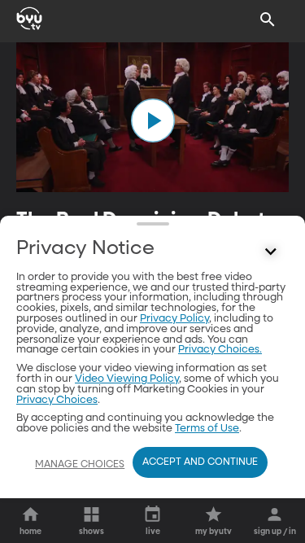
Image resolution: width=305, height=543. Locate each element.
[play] (153, 120)
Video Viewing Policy (127, 379)
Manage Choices (79, 465)
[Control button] (271, 252)
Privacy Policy (174, 318)
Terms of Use (207, 428)
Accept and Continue (200, 462)
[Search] (267, 19)
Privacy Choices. (220, 349)
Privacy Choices (57, 400)
